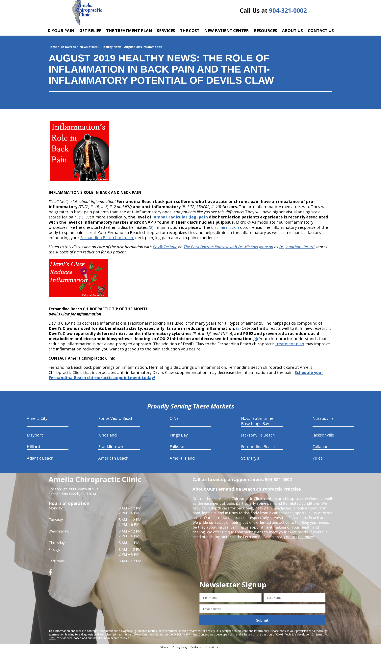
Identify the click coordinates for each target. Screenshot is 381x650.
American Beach (113, 458)
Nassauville (323, 418)
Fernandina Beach (258, 446)
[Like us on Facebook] (50, 573)
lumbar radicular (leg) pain (180, 217)
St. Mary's (250, 458)
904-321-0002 (288, 10)
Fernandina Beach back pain (106, 237)
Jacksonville (323, 435)
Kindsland (107, 435)
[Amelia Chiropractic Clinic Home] (87, 12)
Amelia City (37, 418)
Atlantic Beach (40, 458)
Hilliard (33, 446)
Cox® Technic (165, 246)
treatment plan (289, 343)
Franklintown (110, 446)
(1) (81, 217)
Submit (262, 620)
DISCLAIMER (182, 634)
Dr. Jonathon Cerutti (297, 246)
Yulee (318, 458)
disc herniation (225, 227)
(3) (238, 328)
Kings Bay (179, 435)
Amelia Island (182, 458)
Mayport (35, 435)
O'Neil (175, 418)
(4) (255, 338)
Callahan (321, 446)
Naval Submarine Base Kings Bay (257, 421)
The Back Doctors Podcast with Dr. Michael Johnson (228, 246)
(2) (151, 227)
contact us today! (299, 536)
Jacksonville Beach (258, 435)
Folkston (178, 446)
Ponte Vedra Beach (116, 418)
